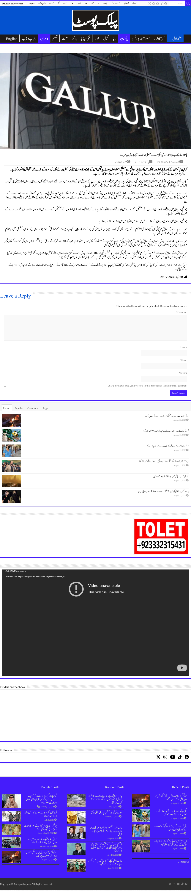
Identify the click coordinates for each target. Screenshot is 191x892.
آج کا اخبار (126, 3)
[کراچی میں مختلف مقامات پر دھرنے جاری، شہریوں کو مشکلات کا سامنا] (11, 842)
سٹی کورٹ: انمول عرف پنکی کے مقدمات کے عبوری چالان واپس (167, 446)
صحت (65, 3)
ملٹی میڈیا (79, 3)
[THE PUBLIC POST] (95, 19)
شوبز (86, 3)
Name (183, 347)
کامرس (51, 3)
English (31, 3)
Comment (181, 312)
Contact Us (183, 862)
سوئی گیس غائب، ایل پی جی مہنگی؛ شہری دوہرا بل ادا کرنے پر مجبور (167, 416)
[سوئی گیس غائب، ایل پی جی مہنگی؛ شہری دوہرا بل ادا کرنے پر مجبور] (11, 857)
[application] (95, 622)
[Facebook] (165, 3)
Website (183, 373)
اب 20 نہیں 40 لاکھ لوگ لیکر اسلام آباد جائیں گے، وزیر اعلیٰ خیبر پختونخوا (164, 461)
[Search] (188, 3)
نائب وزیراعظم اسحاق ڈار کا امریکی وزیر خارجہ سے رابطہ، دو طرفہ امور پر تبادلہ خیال (106, 831)
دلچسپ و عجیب (42, 3)
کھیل (92, 3)
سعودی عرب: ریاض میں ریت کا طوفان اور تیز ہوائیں (171, 476)
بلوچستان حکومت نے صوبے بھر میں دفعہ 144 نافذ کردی (40, 814)
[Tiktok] (161, 3)
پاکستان (105, 3)
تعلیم (58, 3)
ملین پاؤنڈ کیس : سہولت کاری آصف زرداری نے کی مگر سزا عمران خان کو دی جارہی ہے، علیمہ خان (41, 799)
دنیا (99, 3)
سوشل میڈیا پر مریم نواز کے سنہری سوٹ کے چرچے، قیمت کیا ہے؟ (40, 827)
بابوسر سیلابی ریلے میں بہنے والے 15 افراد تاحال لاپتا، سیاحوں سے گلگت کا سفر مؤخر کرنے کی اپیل (105, 799)
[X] (149, 3)
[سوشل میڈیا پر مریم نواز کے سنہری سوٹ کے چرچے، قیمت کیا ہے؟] (11, 829)
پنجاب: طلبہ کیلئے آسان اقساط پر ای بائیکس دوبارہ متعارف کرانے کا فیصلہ (105, 862)
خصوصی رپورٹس (115, 3)
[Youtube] (158, 3)
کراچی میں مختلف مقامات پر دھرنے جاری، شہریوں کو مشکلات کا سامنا (42, 841)
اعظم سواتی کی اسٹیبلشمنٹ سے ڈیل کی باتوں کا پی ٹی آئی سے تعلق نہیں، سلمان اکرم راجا (106, 847)
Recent (6, 408)
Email (183, 360)
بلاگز (71, 3)
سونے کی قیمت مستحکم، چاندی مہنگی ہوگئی (106, 812)
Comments (32, 408)
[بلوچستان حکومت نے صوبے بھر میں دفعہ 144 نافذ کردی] (11, 816)
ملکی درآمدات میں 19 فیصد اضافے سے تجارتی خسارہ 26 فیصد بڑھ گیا (166, 431)
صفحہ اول (134, 3)
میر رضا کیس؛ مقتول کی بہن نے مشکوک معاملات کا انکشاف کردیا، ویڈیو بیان (163, 491)
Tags (45, 408)
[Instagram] (153, 3)
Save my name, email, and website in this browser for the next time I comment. (147, 386)
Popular (19, 408)
